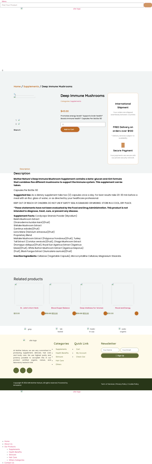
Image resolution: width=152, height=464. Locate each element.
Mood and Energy (122, 308)
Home (17, 86)
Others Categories (16, 460)
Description (25, 169)
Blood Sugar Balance (60, 308)
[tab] (25, 169)
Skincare (12, 455)
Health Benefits (15, 452)
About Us (8, 444)
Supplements (31, 86)
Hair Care (13, 457)
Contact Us (9, 463)
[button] (16, 133)
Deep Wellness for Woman (91, 308)
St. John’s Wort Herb (29, 308)
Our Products (10, 446)
